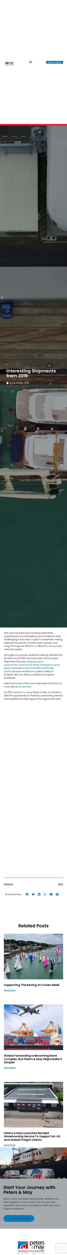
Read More (10, 990)
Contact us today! (19, 1218)
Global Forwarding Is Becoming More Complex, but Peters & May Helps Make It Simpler (33, 1059)
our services (24, 686)
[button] (30, 62)
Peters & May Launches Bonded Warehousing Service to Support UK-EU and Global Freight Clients (32, 1136)
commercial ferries (28, 664)
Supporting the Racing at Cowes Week (31, 985)
